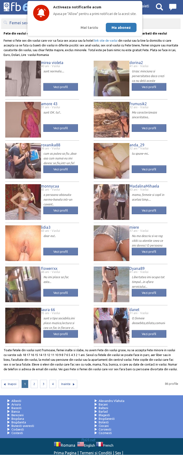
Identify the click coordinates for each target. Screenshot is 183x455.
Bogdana (17, 418)
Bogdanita (18, 422)
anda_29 (136, 145)
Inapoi (12, 384)
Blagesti (104, 415)
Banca (15, 411)
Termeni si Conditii (96, 453)
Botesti (104, 422)
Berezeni (17, 415)
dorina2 (136, 62)
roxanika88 (50, 145)
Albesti (16, 400)
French (108, 445)
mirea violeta (52, 62)
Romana (68, 445)
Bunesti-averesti (22, 425)
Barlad (103, 411)
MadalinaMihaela (144, 186)
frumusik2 (138, 104)
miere (134, 227)
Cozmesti (105, 433)
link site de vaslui (105, 40)
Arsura (16, 404)
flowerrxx (49, 268)
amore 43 (49, 104)
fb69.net (88, 440)
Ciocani (104, 425)
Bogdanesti (107, 418)
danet (134, 309)
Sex (118, 453)
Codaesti (17, 429)
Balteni (103, 408)
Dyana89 (137, 268)
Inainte (66, 384)
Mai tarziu (89, 27)
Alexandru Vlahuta (111, 400)
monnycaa (50, 186)
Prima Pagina (65, 453)
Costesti (17, 433)
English (89, 445)
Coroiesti (105, 429)
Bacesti (16, 408)
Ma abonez (121, 27)
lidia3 (46, 227)
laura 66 (48, 309)
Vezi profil (60, 87)
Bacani (103, 404)
